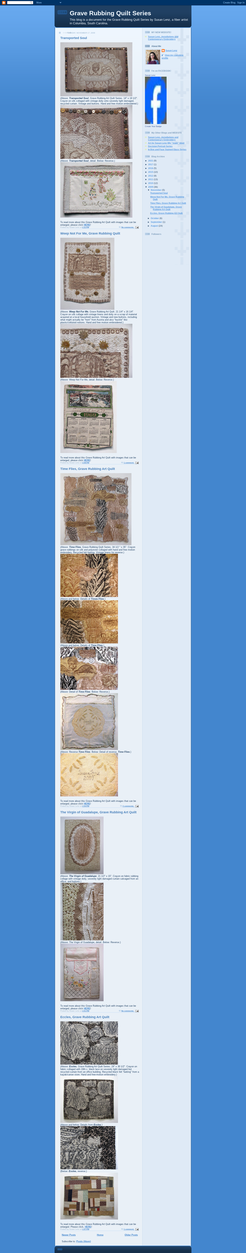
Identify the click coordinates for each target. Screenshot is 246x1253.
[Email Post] (137, 227)
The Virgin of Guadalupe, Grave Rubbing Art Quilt (98, 812)
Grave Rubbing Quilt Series (110, 13)
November (156, 190)
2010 (151, 183)
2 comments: (129, 806)
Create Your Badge (153, 126)
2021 (151, 160)
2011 (151, 179)
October (155, 218)
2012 (151, 176)
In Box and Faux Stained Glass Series (167, 149)
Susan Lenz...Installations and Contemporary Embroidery (163, 37)
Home (100, 1235)
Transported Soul (73, 38)
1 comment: (129, 463)
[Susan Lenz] (156, 123)
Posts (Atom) (83, 1241)
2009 (151, 187)
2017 (151, 164)
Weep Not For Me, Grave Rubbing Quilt (90, 233)
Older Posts (131, 1235)
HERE (87, 225)
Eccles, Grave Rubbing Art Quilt (84, 1017)
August (155, 226)
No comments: (128, 227)
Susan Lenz (171, 50)
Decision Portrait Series (160, 146)
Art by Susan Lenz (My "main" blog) (166, 143)
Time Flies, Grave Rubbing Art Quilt (87, 469)
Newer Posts (69, 1235)
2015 (151, 172)
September (157, 222)
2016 (151, 168)
